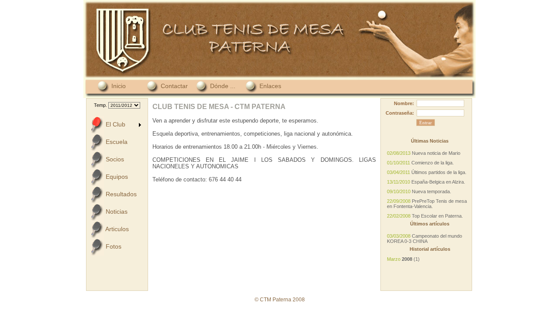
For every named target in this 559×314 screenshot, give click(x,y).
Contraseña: (400, 113)
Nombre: (404, 103)
